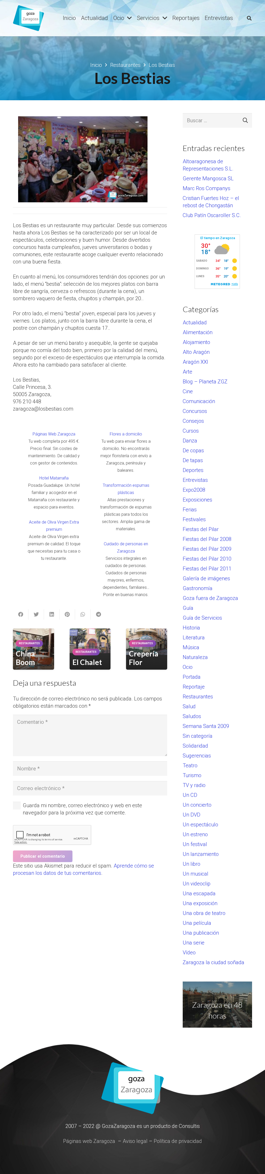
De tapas (193, 460)
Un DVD (191, 815)
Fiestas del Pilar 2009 (207, 549)
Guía (188, 608)
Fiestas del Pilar (201, 529)
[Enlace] (28, 18)
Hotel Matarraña (54, 478)
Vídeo (189, 952)
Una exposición (200, 903)
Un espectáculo (200, 824)
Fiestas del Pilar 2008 (207, 539)
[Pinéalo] (67, 614)
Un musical (195, 874)
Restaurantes (198, 696)
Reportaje (194, 687)
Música (191, 647)
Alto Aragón (196, 352)
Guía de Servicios (202, 618)
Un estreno (195, 834)
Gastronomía (197, 588)
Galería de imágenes (206, 578)
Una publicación (201, 933)
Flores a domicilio (126, 434)
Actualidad (195, 322)
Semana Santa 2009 (206, 726)
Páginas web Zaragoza (89, 1141)
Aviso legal (135, 1141)
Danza (190, 441)
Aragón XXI (195, 362)
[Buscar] (249, 18)
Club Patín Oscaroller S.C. (212, 215)
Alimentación (197, 332)
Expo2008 (194, 490)
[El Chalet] (90, 640)
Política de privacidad (178, 1141)
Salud (189, 706)
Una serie (193, 943)
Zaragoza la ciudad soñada (213, 962)
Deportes (193, 470)
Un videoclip (196, 883)
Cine (188, 391)
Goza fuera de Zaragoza (210, 598)
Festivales (194, 519)
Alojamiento (196, 342)
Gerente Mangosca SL (208, 178)
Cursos (191, 431)
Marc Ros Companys (206, 188)
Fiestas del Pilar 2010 (207, 559)
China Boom (25, 658)
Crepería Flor (143, 658)
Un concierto (197, 805)
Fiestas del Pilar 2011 (207, 568)
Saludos (192, 716)
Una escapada (199, 893)
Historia (191, 628)
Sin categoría (197, 736)
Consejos (193, 421)
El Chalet (87, 662)
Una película (197, 923)
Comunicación (199, 401)
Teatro (190, 765)
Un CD (190, 795)
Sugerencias (197, 756)
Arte (187, 372)
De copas (193, 450)
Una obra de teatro (204, 913)
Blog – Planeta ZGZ (205, 381)
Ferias (190, 509)
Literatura (194, 637)
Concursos (195, 411)
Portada (192, 677)
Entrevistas (195, 480)
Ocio (188, 667)
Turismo (192, 775)
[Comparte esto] (20, 614)
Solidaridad (195, 746)
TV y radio (194, 785)
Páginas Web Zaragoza (54, 434)
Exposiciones (197, 500)
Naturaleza (195, 657)
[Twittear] (36, 614)
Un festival (195, 844)
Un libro (191, 864)
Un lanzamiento (201, 854)
